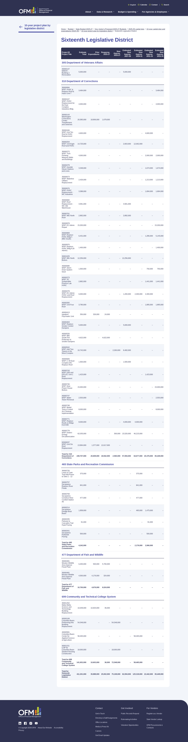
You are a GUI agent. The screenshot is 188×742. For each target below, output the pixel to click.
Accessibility (58, 728)
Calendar (143, 5)
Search (166, 5)
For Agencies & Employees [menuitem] (154, 12)
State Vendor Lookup (154, 719)
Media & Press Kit (102, 727)
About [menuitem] (88, 12)
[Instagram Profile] (30, 723)
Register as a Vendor (154, 714)
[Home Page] (29, 712)
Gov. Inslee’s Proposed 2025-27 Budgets (110, 29)
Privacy (21, 730)
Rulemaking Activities (129, 719)
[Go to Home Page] (35, 10)
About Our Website (45, 728)
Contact (155, 5)
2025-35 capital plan (136, 29)
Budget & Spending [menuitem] (127, 12)
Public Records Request (130, 714)
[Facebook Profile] (25, 723)
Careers (98, 731)
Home (63, 29)
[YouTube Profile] (36, 723)
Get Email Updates (102, 735)
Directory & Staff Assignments (106, 718)
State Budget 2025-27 (84, 29)
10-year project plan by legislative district (37, 27)
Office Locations (101, 722)
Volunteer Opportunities (129, 725)
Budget (71, 29)
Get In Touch (100, 714)
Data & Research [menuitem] (104, 12)
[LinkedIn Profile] (19, 723)
